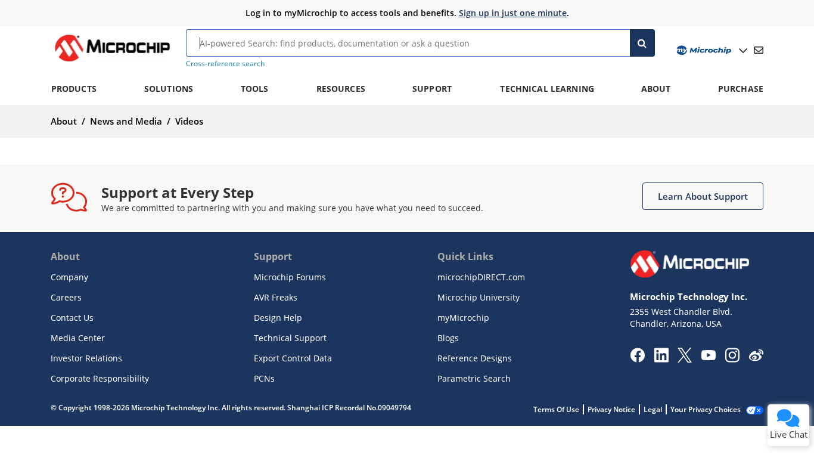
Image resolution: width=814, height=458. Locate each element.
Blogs (448, 338)
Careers (66, 297)
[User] (710, 50)
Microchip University (478, 297)
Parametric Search (474, 378)
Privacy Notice (611, 409)
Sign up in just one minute (513, 12)
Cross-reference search (225, 63)
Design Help (278, 317)
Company (69, 277)
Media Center (78, 338)
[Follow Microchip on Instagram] (732, 359)
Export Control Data (293, 358)
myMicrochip (463, 317)
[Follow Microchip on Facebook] (637, 359)
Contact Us (72, 317)
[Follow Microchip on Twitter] (685, 359)
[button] (702, 196)
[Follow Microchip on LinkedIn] (661, 359)
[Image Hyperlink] (112, 61)
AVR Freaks (275, 297)
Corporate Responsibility (100, 378)
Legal (653, 409)
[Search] (642, 43)
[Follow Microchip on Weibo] (755, 358)
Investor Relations (86, 358)
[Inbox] (758, 50)
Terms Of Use (556, 409)
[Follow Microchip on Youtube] (708, 357)
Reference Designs (474, 358)
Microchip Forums (290, 277)
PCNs (264, 378)
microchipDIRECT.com (481, 277)
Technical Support (290, 338)
